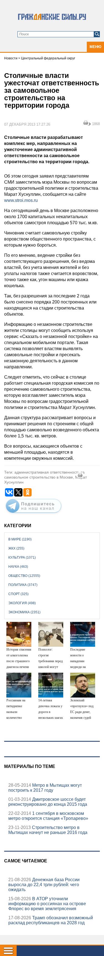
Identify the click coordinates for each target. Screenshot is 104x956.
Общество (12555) (24, 576)
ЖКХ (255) (16, 548)
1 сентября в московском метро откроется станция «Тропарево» (48, 816)
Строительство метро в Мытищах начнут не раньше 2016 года (47, 830)
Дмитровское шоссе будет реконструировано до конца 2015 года (47, 802)
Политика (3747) (22, 585)
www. (9, 200)
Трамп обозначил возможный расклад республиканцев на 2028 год (50, 920)
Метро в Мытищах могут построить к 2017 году (45, 788)
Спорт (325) (18, 594)
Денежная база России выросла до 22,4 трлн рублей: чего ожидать (44, 884)
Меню (95, 47)
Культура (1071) (22, 557)
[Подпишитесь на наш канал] (33, 514)
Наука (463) (18, 567)
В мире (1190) (20, 539)
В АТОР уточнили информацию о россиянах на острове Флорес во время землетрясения (47, 903)
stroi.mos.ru (26, 200)
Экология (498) (22, 603)
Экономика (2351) (24, 612)
